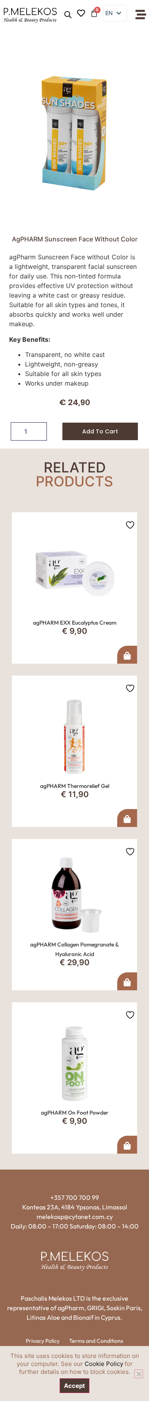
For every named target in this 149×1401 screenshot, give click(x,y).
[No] (138, 1374)
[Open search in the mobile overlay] (68, 14)
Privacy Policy (43, 1340)
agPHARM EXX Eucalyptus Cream (74, 622)
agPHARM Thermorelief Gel (74, 786)
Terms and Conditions (96, 1340)
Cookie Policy (104, 1364)
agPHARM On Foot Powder (74, 1112)
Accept (74, 1385)
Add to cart (100, 431)
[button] (141, 14)
